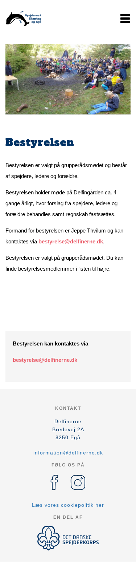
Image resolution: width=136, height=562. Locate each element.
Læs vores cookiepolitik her (68, 505)
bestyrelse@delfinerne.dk (70, 241)
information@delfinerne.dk (68, 453)
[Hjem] (23, 18)
